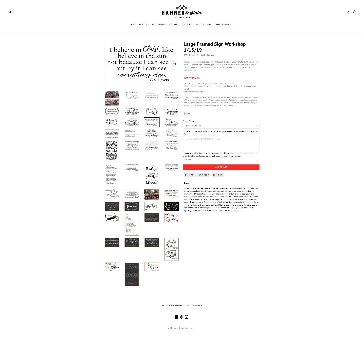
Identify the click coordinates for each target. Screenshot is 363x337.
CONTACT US (187, 24)
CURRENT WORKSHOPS (223, 24)
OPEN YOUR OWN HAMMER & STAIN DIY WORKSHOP (181, 305)
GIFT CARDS (174, 24)
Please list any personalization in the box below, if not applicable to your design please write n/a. (220, 132)
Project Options (189, 121)
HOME (133, 24)
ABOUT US (144, 24)
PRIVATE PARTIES (159, 24)
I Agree (188, 159)
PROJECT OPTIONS (203, 24)
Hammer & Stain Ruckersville (182, 328)
